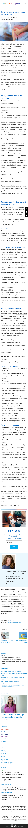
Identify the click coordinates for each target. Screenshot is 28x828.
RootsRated (4, 741)
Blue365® (13, 604)
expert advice (11, 622)
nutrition (3, 756)
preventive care (17, 622)
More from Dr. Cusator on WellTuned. (11, 505)
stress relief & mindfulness (7, 762)
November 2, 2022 (12, 18)
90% (13, 193)
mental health (4, 755)
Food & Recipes (5, 729)
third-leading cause (13, 46)
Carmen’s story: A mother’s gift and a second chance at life (13, 715)
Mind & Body (4, 736)
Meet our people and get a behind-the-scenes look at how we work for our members (12, 797)
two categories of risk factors (15, 350)
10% (19, 470)
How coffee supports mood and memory (11, 671)
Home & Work (4, 734)
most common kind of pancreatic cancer (14, 186)
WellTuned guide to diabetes (9, 139)
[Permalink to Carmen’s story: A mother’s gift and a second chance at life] (14, 704)
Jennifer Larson (9, 19)
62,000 (6, 60)
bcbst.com (12, 594)
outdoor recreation (5, 758)
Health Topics (10, 620)
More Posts (9, 584)
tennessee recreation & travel (7, 764)
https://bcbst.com (6, 774)
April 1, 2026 (5, 719)
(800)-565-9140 (19, 774)
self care (3, 761)
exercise (3, 750)
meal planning (4, 753)
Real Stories (4, 739)
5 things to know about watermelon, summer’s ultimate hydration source (12, 685)
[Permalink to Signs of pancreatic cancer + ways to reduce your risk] (14, 40)
